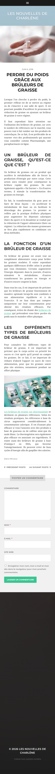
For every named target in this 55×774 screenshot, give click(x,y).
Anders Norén (33, 759)
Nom (7, 525)
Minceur (13, 459)
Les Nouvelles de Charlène (27, 15)
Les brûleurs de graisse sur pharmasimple (26, 412)
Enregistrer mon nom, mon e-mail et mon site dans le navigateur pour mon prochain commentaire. (26, 569)
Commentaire (11, 488)
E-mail (8, 538)
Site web (8, 552)
